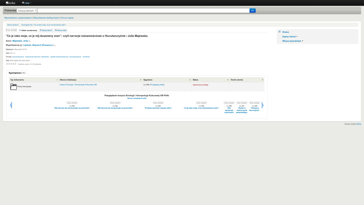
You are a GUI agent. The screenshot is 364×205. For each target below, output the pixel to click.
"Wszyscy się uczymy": (254, 109)
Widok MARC (47, 30)
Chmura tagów (67, 17)
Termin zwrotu (237, 79)
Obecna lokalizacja (68, 79)
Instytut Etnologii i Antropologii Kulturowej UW (13, 3)
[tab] (17, 72)
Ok (252, 10)
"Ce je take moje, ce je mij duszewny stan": (43, 24)
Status (195, 79)
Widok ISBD (62, 30)
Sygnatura (147, 79)
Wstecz (11, 108)
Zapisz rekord (289, 36)
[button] (27, 3)
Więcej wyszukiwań (292, 40)
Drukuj (285, 31)
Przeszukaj (10, 10)
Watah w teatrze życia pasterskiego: (242, 110)
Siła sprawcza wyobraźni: (229, 110)
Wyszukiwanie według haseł (46, 17)
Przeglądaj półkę (157, 84)
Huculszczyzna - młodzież (80, 56)
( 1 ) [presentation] (17, 72)
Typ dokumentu (17, 79)
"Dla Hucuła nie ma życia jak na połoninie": (72, 108)
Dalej (262, 108)
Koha (358, 123)
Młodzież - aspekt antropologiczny (55, 56)
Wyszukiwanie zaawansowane (18, 17)
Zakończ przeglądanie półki (136, 98)
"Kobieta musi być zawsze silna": (158, 108)
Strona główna (13, 24)
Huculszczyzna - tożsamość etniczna (26, 56)
